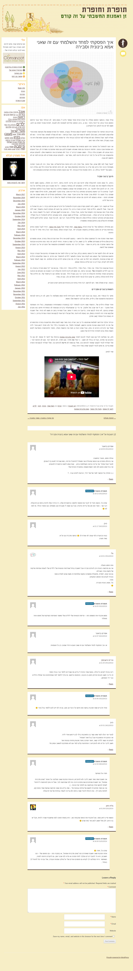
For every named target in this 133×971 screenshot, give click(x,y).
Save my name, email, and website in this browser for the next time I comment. (82, 936)
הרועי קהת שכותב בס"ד (16, 119)
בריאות (12, 114)
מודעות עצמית (20, 129)
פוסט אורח (15, 144)
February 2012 (19, 285)
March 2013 (20, 257)
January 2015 (20, 210)
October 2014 (20, 216)
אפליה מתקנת (8, 112)
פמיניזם (22, 97)
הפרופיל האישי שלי (15, 70)
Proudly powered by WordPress (118, 957)
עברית (13, 140)
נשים (11, 138)
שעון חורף (7, 149)
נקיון (17, 137)
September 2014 (19, 219)
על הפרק (21, 142)
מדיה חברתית (16, 127)
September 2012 (19, 263)
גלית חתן (109, 806)
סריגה (23, 140)
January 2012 (20, 288)
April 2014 (21, 229)
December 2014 (19, 213)
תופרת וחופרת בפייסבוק (13, 67)
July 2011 (21, 307)
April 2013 (21, 254)
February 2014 (19, 235)
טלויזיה (9, 121)
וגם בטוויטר (18, 73)
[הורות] (123, 43)
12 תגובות (72, 406)
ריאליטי (18, 149)
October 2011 (20, 297)
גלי (112, 553)
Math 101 (21, 88)
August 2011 (20, 304)
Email (113, 924)
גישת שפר (50, 406)
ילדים (35, 406)
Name (113, 917)
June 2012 (21, 273)
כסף (5, 125)
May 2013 (21, 251)
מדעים (8, 127)
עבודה (18, 140)
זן (17, 121)
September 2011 (19, 301)
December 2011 (19, 291)
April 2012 (21, 279)
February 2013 (19, 260)
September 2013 (19, 244)
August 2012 (20, 266)
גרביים (6, 114)
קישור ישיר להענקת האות (16, 183)
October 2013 (20, 241)
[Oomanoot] (14, 63)
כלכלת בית (12, 125)
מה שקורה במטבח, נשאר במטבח (41, 418)
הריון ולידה (21, 121)
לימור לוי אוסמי (108, 409)
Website (113, 931)
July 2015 (21, 204)
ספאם (7, 138)
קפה (23, 149)
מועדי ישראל (18, 131)
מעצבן (8, 134)
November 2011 (19, 294)
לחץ (23, 127)
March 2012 (20, 282)
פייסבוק (19, 146)
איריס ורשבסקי (107, 660)
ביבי (17, 114)
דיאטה (21, 116)
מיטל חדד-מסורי (55, 227)
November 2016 (19, 198)
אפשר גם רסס (17, 76)
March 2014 (20, 232)
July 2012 (21, 269)
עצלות (9, 142)
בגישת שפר (78, 227)
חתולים (14, 121)
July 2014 (21, 223)
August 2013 (20, 248)
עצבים (14, 142)
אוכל (22, 111)
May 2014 (21, 226)
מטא (14, 134)
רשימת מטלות (110, 418)
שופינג (13, 149)
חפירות (22, 94)
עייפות (8, 140)
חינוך (39, 406)
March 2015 (20, 207)
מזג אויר (21, 134)
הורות (60, 406)
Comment (111, 887)
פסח (11, 147)
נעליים (22, 138)
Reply (111, 479)
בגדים (22, 114)
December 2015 (19, 201)
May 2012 (21, 276)
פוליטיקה (22, 144)
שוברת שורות (20, 101)
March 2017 (20, 194)
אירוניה (15, 112)
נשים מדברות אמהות (67, 337)
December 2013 (19, 238)
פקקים (7, 147)
